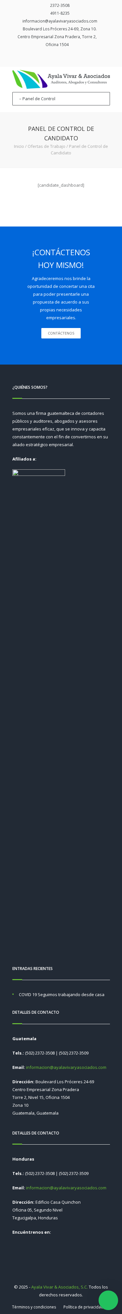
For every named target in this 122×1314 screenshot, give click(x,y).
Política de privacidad (83, 1307)
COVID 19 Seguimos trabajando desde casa (61, 994)
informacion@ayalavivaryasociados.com (59, 21)
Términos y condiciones (34, 1307)
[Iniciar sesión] (67, 57)
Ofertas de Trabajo (46, 146)
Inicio (19, 146)
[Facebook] (57, 57)
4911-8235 (60, 13)
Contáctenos (61, 333)
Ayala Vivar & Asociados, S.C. (59, 1287)
